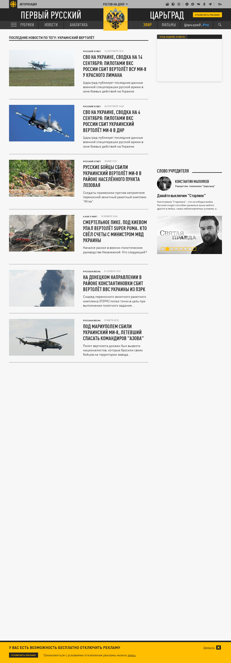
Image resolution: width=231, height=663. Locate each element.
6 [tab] (186, 249)
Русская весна (92, 271)
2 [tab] (168, 249)
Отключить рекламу (207, 15)
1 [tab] (163, 249)
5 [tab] (181, 249)
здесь (132, 655)
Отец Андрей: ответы (172, 36)
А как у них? (90, 216)
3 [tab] (172, 249)
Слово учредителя (173, 170)
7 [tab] (190, 249)
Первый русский (51, 15)
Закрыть (209, 647)
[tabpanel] (189, 235)
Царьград (167, 15)
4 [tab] (177, 249)
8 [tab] (195, 249)
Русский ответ (92, 51)
